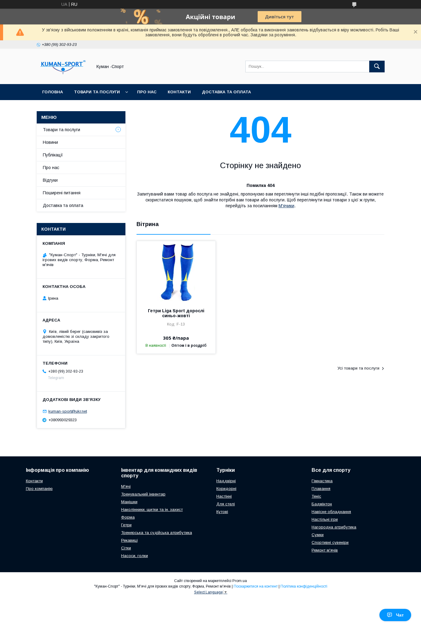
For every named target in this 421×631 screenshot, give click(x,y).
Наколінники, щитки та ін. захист (152, 509)
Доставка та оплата (226, 92)
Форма (128, 517)
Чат (400, 615)
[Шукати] (377, 66)
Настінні (224, 496)
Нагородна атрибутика (334, 527)
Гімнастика (322, 481)
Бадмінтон (322, 504)
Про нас (147, 92)
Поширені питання (61, 192)
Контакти (179, 92)
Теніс (316, 496)
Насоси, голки (134, 555)
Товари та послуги (97, 92)
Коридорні (226, 488)
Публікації (53, 154)
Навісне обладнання (331, 511)
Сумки (318, 534)
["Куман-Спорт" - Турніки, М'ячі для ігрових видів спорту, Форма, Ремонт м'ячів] (63, 76)
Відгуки (50, 180)
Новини (50, 142)
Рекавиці (129, 540)
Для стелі (225, 504)
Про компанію (39, 488)
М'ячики (286, 205)
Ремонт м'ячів (325, 550)
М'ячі (126, 486)
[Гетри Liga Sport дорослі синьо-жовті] (176, 272)
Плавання (321, 488)
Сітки (126, 548)
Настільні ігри (325, 519)
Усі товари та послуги (358, 368)
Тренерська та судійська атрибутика (156, 532)
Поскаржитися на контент (256, 586)
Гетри (126, 525)
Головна (52, 92)
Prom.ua (239, 581)
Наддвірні (226, 481)
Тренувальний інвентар (143, 494)
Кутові (222, 511)
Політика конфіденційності (303, 586)
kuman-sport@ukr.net (67, 411)
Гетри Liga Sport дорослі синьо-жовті (176, 313)
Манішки (129, 502)
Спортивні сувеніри (330, 542)
